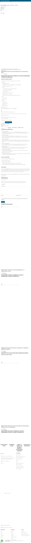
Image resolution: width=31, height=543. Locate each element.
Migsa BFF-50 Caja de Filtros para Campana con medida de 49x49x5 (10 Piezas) (14, 348)
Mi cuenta (12, 531)
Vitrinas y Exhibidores (19, 468)
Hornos (17, 461)
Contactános (2, 535)
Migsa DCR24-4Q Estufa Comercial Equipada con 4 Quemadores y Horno (12, 270)
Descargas (12, 534)
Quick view (2, 283)
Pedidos (12, 532)
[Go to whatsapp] (2, 541)
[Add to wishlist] (2, 279)
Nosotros (2, 532)
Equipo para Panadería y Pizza (19, 457)
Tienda (1, 534)
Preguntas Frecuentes (24, 532)
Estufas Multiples (15, 68)
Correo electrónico (18, 195)
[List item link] (8, 492)
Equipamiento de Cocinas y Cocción (7, 68)
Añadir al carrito (8, 122)
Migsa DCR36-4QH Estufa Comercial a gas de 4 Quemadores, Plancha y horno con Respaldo (15, 426)
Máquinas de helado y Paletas (20, 463)
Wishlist (12, 538)
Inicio (2, 68)
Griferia (17, 460)
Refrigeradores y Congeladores (20, 467)
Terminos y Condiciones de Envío (25, 535)
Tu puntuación (3, 184)
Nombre (2, 195)
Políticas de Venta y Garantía (25, 534)
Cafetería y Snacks (18, 454)
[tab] (9, 127)
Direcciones (12, 535)
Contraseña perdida (13, 539)
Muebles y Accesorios (19, 464)
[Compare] (2, 268)
